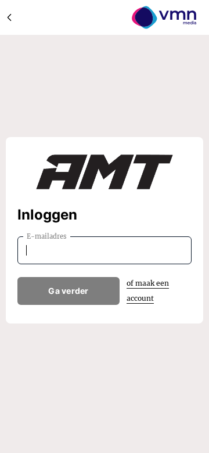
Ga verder (68, 291)
